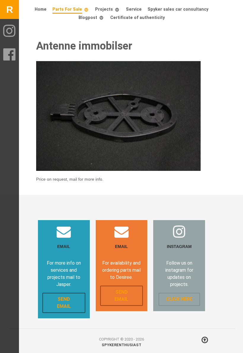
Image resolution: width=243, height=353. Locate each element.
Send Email (64, 302)
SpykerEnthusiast (121, 345)
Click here (179, 299)
